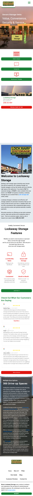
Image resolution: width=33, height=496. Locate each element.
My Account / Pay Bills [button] (16, 79)
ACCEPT (16, 493)
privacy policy (11, 490)
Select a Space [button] (16, 59)
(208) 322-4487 (7, 102)
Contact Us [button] (16, 69)
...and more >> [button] (16, 290)
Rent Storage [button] (17, 38)
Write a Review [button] (16, 372)
